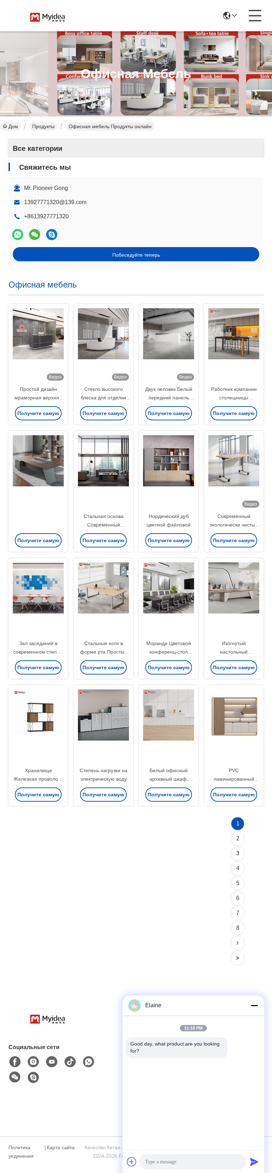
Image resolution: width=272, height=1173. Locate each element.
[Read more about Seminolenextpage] (237, 943)
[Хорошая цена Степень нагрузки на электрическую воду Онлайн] (103, 726)
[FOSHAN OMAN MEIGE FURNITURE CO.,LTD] (47, 15)
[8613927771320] (88, 1062)
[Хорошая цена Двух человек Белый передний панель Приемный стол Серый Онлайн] (168, 345)
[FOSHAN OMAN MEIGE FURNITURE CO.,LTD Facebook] (14, 1062)
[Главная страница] (47, 1026)
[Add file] (132, 1161)
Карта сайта (61, 1147)
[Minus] (254, 1005)
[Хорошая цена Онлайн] (38, 472)
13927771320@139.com (55, 202)
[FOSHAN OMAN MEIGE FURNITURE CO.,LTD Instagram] (33, 1062)
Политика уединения (21, 1152)
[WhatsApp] (17, 234)
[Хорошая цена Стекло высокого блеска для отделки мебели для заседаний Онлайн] (103, 345)
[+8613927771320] (51, 234)
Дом (13, 126)
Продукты (43, 126)
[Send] (254, 1161)
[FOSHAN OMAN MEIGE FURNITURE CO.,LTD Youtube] (51, 1062)
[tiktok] (70, 1062)
